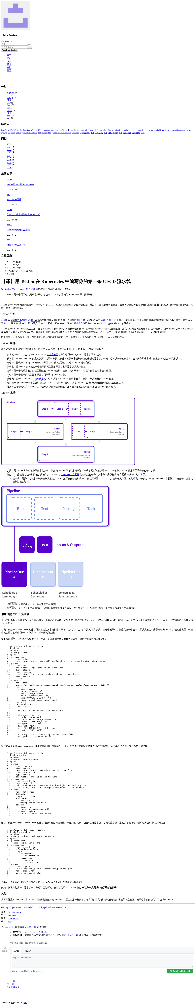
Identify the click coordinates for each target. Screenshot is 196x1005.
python (18, 133)
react (35, 133)
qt (23, 133)
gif (107, 130)
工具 (97, 133)
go (110, 130)
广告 (101, 133)
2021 (9, 154)
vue (69, 133)
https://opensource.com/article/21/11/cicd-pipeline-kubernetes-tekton (35, 907)
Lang (9, 105)
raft (25, 133)
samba (44, 133)
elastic (82, 130)
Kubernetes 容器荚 (70, 474)
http (123, 130)
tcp (59, 133)
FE (8, 100)
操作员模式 (40, 378)
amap (44, 130)
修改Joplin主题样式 (16, 244)
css (66, 130)
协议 (88, 133)
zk (80, 133)
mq (179, 130)
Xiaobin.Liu (13, 918)
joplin (130, 130)
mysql (183, 130)
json (135, 130)
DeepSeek (5, 130)
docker (76, 130)
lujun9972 (12, 915)
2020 (9, 157)
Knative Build (26, 320)
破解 (125, 133)
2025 (9, 144)
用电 (120, 133)
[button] (13, 987)
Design (10, 97)
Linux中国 (32, 926)
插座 (105, 133)
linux (140, 130)
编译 (134, 133)
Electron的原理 (14, 199)
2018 (9, 162)
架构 (110, 133)
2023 (9, 149)
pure (25, 1002)
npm (3, 133)
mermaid (174, 130)
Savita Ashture (14, 912)
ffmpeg (99, 130)
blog (52, 130)
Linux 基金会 (107, 320)
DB (8, 95)
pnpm (13, 133)
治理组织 (81, 320)
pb (6, 133)
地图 (92, 133)
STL (39, 130)
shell (49, 133)
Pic (8, 113)
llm (143, 130)
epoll (94, 130)
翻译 (138, 133)
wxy (10, 921)
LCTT (11, 926)
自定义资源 (52, 354)
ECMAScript (14, 130)
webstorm (75, 133)
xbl (12, 1002)
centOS (61, 130)
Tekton (4, 320)
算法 (129, 133)
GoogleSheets (31, 130)
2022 (9, 152)
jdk (126, 130)
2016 (9, 167)
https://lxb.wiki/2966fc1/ (36, 932)
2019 (9, 160)
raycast (30, 133)
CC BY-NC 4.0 (71, 935)
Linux (9, 110)
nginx (189, 130)
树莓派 (115, 133)
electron (88, 130)
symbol (55, 133)
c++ (56, 130)
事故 (84, 133)
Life (9, 108)
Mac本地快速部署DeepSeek (20, 184)
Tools (9, 115)
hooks (118, 130)
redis (39, 133)
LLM (9, 102)
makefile (158, 130)
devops (70, 130)
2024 (9, 147)
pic (9, 133)
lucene (148, 130)
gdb (104, 130)
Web (9, 118)
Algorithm (11, 92)
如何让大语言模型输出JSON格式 (23, 214)
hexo (114, 130)
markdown (166, 130)
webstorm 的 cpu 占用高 (18, 229)
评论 (33, 289)
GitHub (23, 130)
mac (152, 130)
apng (48, 130)
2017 (9, 165)
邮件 (142, 133)
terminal (64, 133)
